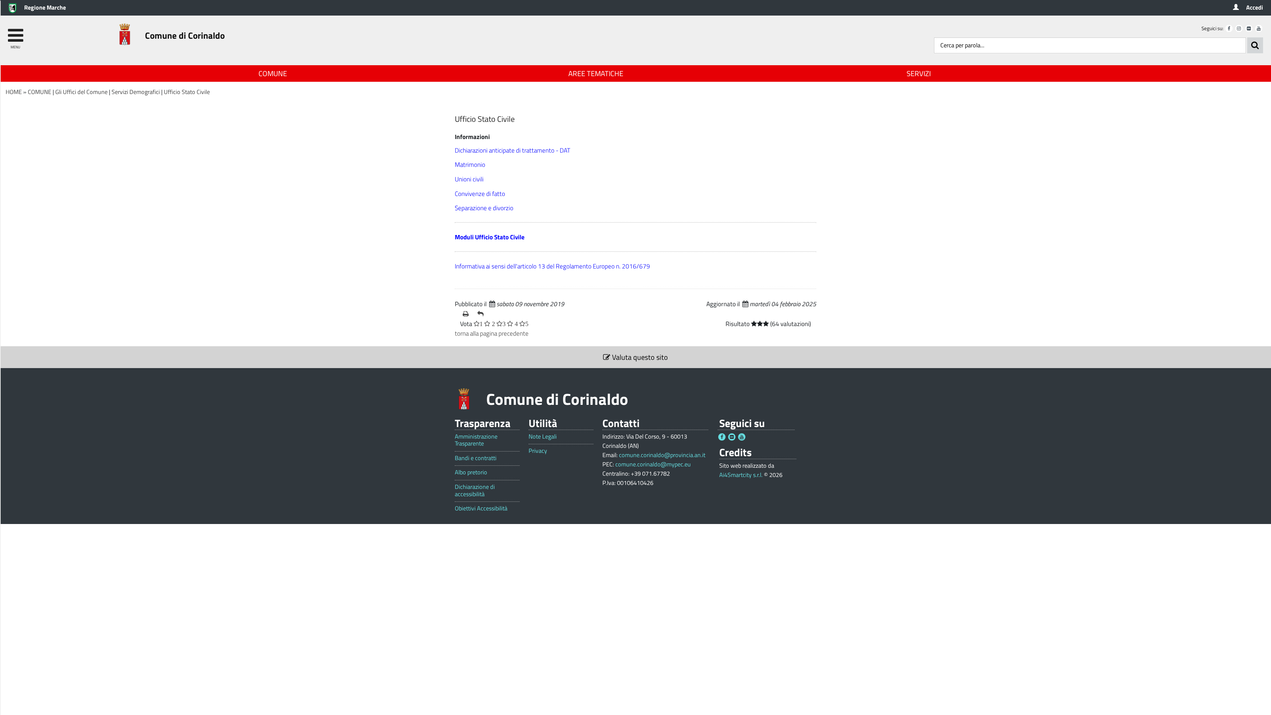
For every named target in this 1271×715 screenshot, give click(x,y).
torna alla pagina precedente (492, 333)
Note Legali (543, 436)
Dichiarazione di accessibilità (475, 490)
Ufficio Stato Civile (187, 91)
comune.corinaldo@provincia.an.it (662, 455)
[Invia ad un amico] (482, 314)
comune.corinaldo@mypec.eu (653, 464)
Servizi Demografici (136, 91)
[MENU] (15, 32)
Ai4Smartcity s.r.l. (741, 474)
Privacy (538, 450)
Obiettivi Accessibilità (481, 508)
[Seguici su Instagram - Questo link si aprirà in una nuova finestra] (1239, 28)
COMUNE (273, 73)
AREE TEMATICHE (595, 73)
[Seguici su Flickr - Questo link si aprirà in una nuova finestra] (1248, 28)
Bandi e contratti (475, 458)
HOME (14, 91)
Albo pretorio (471, 472)
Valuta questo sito (639, 357)
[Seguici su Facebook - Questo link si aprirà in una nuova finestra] (1229, 28)
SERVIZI (919, 73)
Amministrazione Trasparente (476, 440)
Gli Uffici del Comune (81, 91)
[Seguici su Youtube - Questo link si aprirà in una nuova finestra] (1258, 28)
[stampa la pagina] (467, 314)
